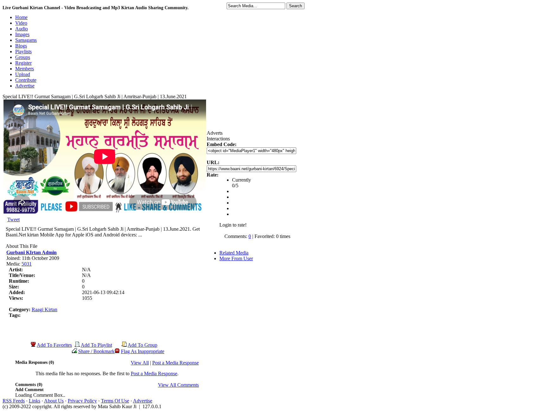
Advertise (142, 400)
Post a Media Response (175, 362)
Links (34, 400)
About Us (54, 400)
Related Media (233, 252)
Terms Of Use (115, 400)
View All (140, 362)
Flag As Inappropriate (142, 351)
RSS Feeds (14, 400)
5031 (27, 264)
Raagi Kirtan (44, 309)
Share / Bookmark (96, 351)
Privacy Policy (82, 400)
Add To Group (142, 345)
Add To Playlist (96, 345)
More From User (236, 258)
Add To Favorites (54, 345)
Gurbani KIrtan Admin (31, 252)
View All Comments (178, 385)
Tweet (13, 219)
